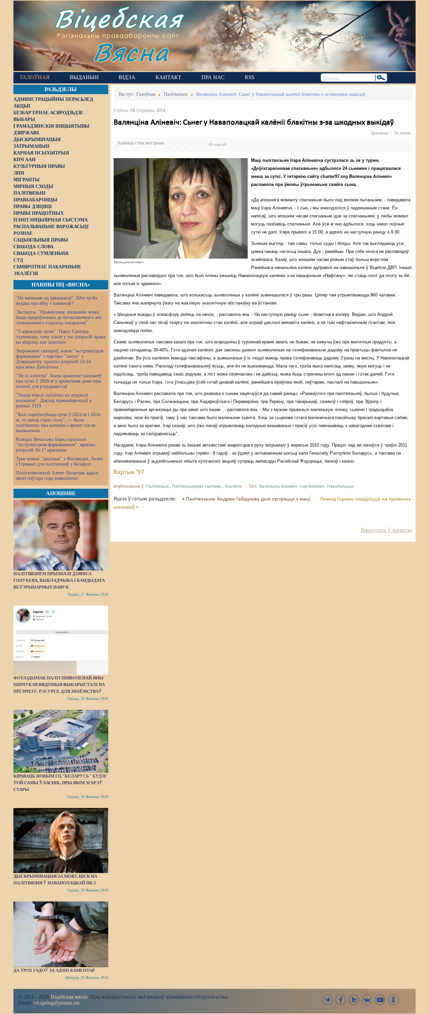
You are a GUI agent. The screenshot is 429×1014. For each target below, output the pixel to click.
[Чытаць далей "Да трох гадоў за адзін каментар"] (60, 934)
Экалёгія (233, 486)
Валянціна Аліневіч (278, 486)
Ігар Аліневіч (312, 486)
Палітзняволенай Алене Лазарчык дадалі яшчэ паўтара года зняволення (57, 475)
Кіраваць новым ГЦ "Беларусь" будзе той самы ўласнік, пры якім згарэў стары (60, 782)
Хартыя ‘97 (129, 472)
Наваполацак (340, 486)
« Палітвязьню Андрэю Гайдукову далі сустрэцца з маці (247, 499)
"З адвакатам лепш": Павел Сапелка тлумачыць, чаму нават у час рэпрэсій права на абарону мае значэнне (60, 337)
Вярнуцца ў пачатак (386, 530)
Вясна (131, 51)
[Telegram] (327, 1000)
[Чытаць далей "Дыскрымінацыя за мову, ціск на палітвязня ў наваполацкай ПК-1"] (60, 840)
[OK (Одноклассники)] (393, 1000)
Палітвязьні (157, 486)
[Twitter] (354, 1000)
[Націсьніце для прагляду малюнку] (181, 208)
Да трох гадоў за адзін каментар (54, 970)
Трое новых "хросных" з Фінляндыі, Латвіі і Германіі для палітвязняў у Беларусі (59, 461)
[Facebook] (341, 1000)
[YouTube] (380, 1000)
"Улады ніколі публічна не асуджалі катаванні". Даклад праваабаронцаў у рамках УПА (54, 400)
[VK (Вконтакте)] (367, 1000)
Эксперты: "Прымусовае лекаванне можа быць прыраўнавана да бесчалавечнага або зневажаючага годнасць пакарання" (59, 317)
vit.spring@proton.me (57, 1003)
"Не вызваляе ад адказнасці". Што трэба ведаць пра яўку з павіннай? (56, 300)
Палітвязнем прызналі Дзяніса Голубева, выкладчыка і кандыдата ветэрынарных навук (59, 580)
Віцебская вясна (69, 997)
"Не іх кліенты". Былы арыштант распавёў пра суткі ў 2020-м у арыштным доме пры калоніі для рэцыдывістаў (59, 381)
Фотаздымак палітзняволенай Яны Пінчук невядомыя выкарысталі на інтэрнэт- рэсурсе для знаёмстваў (59, 684)
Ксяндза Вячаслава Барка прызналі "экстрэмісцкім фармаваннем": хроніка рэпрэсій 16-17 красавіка (55, 445)
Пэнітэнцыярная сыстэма (196, 486)
